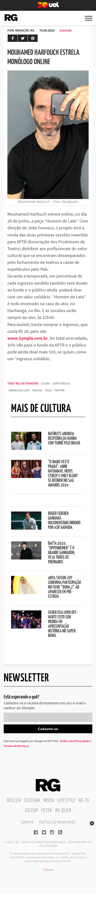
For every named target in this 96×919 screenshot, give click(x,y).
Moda (49, 800)
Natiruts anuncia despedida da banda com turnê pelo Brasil (64, 438)
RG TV (84, 800)
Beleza (14, 800)
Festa (46, 810)
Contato (27, 822)
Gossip (31, 810)
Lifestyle (67, 800)
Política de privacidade (57, 822)
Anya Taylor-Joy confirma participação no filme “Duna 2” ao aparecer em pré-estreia (64, 587)
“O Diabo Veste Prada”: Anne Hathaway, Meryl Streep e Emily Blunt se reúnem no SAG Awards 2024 (63, 474)
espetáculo (61, 383)
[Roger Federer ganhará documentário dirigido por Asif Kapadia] (26, 528)
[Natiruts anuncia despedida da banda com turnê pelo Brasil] (26, 448)
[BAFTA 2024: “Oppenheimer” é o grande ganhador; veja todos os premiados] (26, 558)
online (37, 390)
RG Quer (63, 810)
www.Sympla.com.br (27, 338)
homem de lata (19, 390)
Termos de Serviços (16, 746)
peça (48, 390)
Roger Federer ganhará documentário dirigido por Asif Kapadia (64, 521)
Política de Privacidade (74, 741)
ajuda (45, 383)
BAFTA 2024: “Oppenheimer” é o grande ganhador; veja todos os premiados (61, 552)
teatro (59, 390)
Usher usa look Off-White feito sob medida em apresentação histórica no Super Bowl (63, 624)
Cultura (66, 30)
